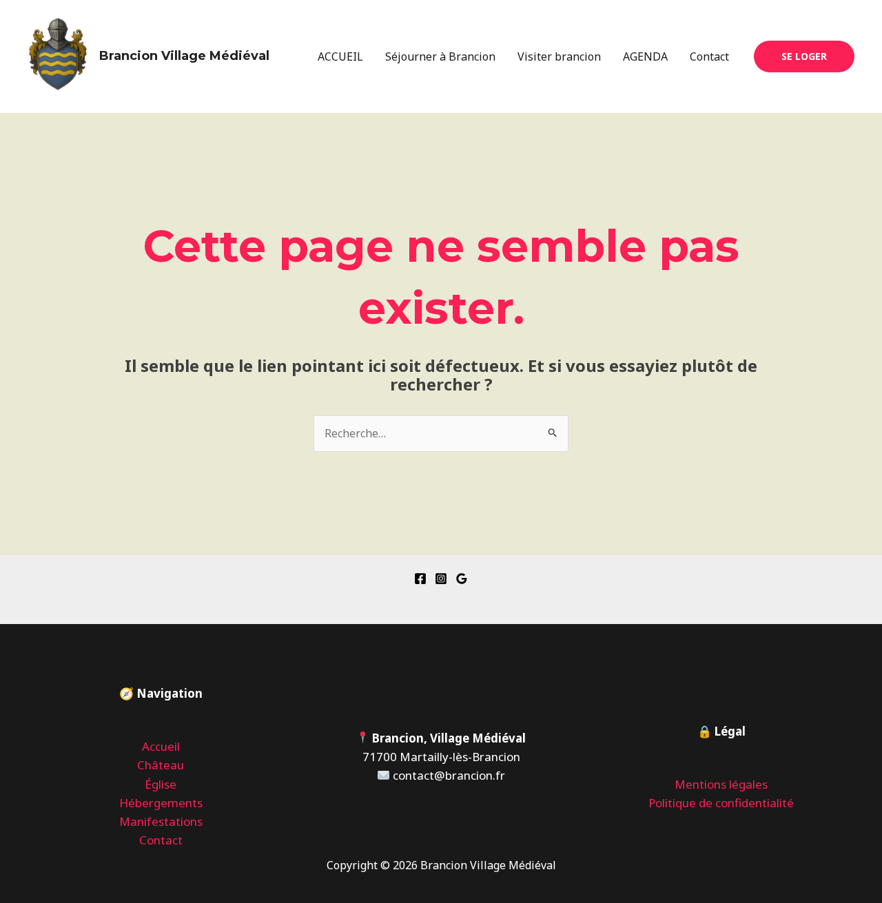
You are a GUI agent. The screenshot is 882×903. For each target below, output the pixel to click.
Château (160, 765)
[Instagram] (441, 578)
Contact (709, 56)
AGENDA (645, 56)
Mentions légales (721, 784)
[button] (804, 56)
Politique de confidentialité (721, 803)
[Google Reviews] (461, 578)
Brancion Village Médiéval (184, 55)
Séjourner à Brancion (440, 56)
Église (160, 784)
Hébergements (161, 803)
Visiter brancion (559, 56)
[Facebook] (420, 578)
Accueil (161, 746)
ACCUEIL (340, 56)
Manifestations (161, 821)
